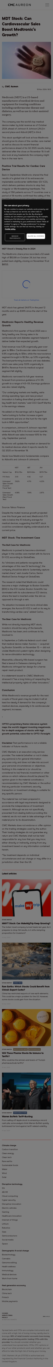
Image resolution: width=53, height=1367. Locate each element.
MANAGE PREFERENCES (15, 237)
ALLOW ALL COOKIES (36, 236)
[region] (26, 222)
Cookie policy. (10, 229)
